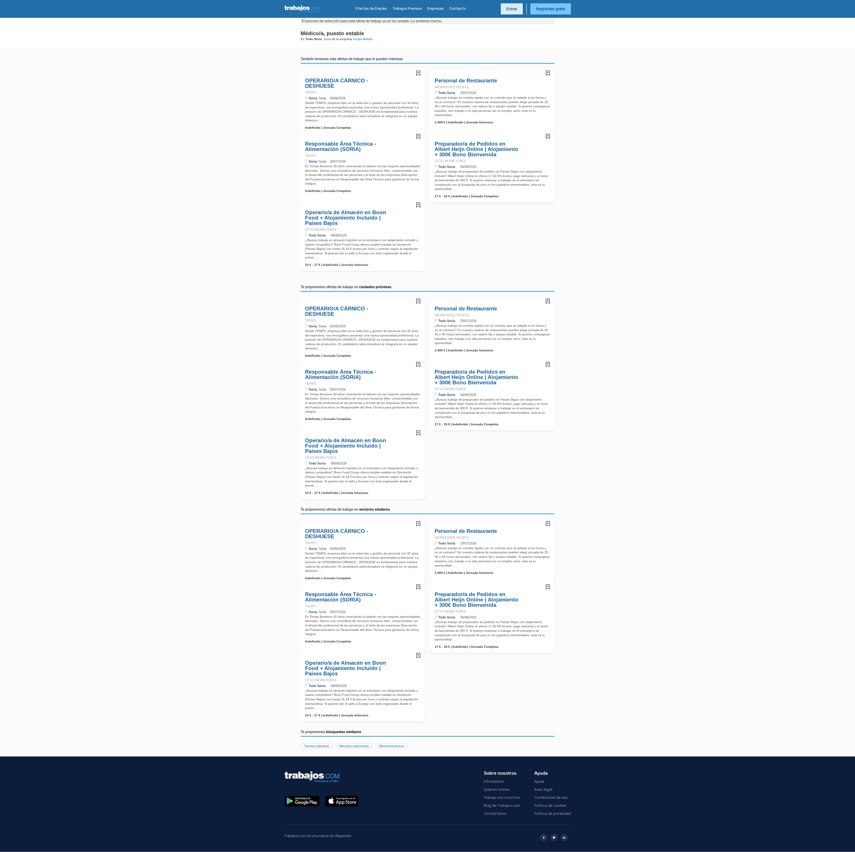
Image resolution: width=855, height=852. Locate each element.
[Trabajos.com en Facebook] (543, 837)
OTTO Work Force (450, 161)
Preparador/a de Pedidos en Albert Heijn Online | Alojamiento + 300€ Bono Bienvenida (476, 149)
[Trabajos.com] (302, 12)
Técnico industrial (316, 746)
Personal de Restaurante (466, 80)
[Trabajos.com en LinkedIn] (564, 837)
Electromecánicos (391, 746)
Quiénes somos (497, 790)
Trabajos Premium (407, 9)
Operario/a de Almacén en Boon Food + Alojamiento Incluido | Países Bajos (345, 218)
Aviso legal (543, 790)
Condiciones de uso (551, 798)
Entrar (511, 9)
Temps (310, 92)
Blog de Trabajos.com (502, 806)
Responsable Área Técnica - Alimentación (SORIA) (340, 146)
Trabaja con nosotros (502, 798)
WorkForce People (452, 87)
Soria (327, 39)
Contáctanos (495, 814)
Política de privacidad (552, 814)
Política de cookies (550, 806)
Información (494, 782)
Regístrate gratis (550, 9)
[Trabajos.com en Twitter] (554, 837)
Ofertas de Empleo (371, 9)
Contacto (457, 9)
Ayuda (539, 782)
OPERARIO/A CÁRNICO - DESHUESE (336, 83)
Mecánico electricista (354, 746)
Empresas (435, 9)
